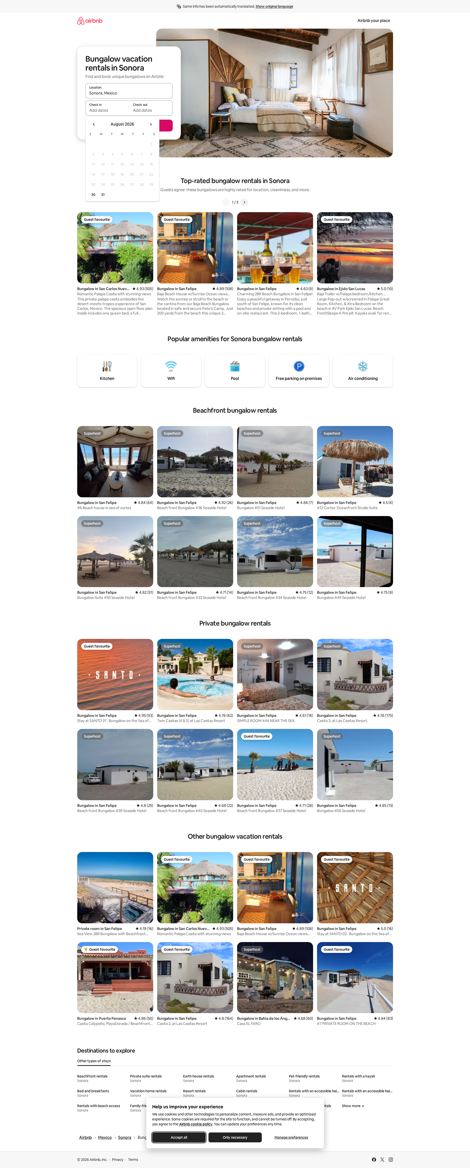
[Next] (244, 202)
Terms (133, 1159)
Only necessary (235, 1137)
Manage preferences (291, 1137)
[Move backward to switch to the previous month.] (94, 124)
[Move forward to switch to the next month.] (150, 124)
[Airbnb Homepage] (89, 20)
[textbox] (107, 110)
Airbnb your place (373, 20)
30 (93, 194)
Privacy (117, 1159)
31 (103, 194)
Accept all (179, 1137)
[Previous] (226, 202)
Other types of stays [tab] (94, 1061)
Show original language (274, 6)
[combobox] (129, 93)
